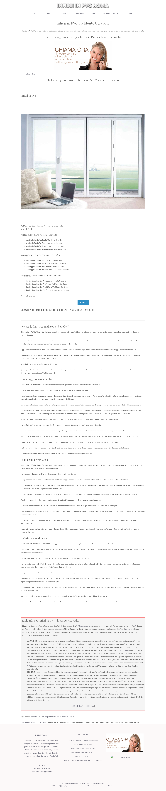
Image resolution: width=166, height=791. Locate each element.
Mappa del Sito (99, 783)
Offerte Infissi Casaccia (83, 756)
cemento (128, 629)
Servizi (64, 13)
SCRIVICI (83, 302)
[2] (76, 625)
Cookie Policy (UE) (87, 783)
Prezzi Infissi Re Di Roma (83, 744)
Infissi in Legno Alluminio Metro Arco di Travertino (83, 760)
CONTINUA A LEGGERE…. (83, 706)
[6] (122, 681)
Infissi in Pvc (30, 74)
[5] (37, 678)
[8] (35, 690)
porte (88, 626)
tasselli (95, 632)
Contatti (129, 13)
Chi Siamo (50, 13)
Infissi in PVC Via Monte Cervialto (33, 722)
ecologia (67, 672)
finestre (82, 626)
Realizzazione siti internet (76, 786)
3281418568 (45, 768)
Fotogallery (79, 13)
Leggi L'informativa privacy (71, 783)
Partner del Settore (110, 13)
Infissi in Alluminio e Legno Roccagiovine (83, 740)
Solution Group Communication (97, 786)
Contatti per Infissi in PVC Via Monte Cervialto (58, 717)
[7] (134, 684)
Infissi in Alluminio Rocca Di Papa (83, 748)
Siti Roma (111, 786)
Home (36, 13)
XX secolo (124, 650)
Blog (93, 13)
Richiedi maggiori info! (44, 771)
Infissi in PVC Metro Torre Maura (83, 752)
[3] (135, 625)
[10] (75, 656)
